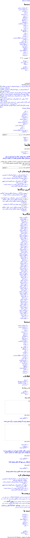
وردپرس (24, 384)
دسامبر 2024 (23, 249)
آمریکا (23, 497)
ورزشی (24, 53)
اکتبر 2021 (24, 309)
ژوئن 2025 (24, 239)
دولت (23, 501)
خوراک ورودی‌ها (22, 381)
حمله (2, 498)
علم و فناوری (23, 42)
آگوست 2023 (23, 274)
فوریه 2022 (24, 302)
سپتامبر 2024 (23, 254)
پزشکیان (4, 505)
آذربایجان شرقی (22, 8)
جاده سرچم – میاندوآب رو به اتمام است (11, 198)
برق (6, 497)
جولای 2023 (23, 276)
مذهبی (25, 52)
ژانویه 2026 (24, 228)
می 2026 (24, 222)
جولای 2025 (23, 238)
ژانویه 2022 (24, 304)
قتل (14, 503)
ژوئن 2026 (24, 220)
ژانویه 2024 (24, 266)
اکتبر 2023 (24, 271)
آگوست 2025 (23, 236)
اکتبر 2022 (24, 290)
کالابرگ (28, 507)
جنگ (7, 498)
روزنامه (10, 501)
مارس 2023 (23, 282)
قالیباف (16, 503)
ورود (25, 380)
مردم (29, 505)
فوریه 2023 (24, 283)
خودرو (28, 501)
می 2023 (24, 279)
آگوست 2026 (23, 217)
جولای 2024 (23, 257)
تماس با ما (24, 62)
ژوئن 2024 (24, 258)
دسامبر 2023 (23, 268)
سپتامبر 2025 (23, 235)
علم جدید (24, 41)
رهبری (15, 501)
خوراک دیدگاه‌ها (22, 383)
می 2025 (24, 241)
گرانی (20, 507)
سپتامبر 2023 (23, 272)
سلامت (25, 34)
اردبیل (25, 15)
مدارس (6, 503)
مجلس (10, 503)
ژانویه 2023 (24, 285)
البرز (22, 127)
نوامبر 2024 (23, 250)
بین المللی (24, 116)
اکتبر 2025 (24, 233)
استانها (25, 17)
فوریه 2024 (24, 265)
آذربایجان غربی (23, 9)
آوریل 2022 (24, 299)
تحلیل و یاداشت (22, 23)
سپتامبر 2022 (23, 291)
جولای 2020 (23, 318)
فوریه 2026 (24, 227)
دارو (25, 501)
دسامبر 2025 (23, 230)
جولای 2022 (23, 294)
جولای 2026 (23, 219)
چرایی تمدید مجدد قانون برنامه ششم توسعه (18, 471)
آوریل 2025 (24, 242)
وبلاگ (25, 64)
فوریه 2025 (24, 246)
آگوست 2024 (23, 255)
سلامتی (24, 36)
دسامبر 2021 (23, 305)
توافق (12, 498)
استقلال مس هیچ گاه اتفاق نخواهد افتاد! (19, 462)
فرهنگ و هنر (23, 44)
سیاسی (25, 39)
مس (26, 505)
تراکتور (16, 499)
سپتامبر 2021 (23, 310)
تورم (10, 498)
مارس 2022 (23, 301)
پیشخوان (24, 22)
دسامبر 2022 (23, 287)
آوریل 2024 (24, 261)
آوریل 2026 (24, 224)
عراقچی (20, 503)
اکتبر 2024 (24, 252)
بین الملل (24, 20)
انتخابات (12, 497)
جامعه (25, 25)
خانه (25, 111)
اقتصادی (24, 19)
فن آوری (24, 45)
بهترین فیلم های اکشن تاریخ (19, 186)
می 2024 (24, 260)
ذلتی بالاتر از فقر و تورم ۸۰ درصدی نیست (15, 184)
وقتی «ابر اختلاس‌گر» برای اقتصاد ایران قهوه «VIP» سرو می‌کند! (14, 99)
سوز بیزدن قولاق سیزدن (20, 37)
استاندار (16, 497)
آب (29, 497)
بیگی (26, 498)
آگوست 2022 (23, 293)
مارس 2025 (23, 244)
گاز (22, 507)
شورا (23, 503)
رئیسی (19, 501)
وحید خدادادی (13, 505)
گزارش (25, 47)
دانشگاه (24, 31)
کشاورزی (25, 507)
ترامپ (20, 498)
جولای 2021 (23, 313)
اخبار (25, 12)
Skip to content (26, 0)
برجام (8, 497)
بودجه (29, 498)
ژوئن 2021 (24, 315)
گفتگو (25, 49)
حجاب (4, 498)
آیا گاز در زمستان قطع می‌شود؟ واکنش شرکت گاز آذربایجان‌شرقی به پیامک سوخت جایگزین (13, 194)
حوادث (25, 26)
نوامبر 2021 (23, 307)
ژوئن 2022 (24, 296)
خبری (25, 28)
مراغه (3, 503)
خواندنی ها (24, 30)
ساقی (5, 501)
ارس (20, 497)
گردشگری (17, 507)
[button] (26, 108)
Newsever (10, 537)
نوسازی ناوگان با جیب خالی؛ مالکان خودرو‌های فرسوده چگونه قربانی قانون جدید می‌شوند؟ (14, 201)
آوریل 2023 (24, 280)
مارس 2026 (23, 225)
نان (21, 505)
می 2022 (24, 298)
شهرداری (27, 503)
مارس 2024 (23, 263)
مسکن (23, 505)
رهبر (25, 33)
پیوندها (25, 61)
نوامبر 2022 (23, 288)
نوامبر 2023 (23, 269)
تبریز (23, 499)
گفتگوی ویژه (23, 50)
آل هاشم (26, 497)
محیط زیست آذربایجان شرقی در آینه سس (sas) (17, 421)
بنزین (3, 497)
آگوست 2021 (23, 312)
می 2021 (24, 316)
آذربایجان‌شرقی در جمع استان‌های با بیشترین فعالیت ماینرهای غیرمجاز (14, 90)
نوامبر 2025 (23, 231)
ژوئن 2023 (24, 277)
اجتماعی (24, 11)
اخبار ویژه (24, 14)
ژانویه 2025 (24, 247)
